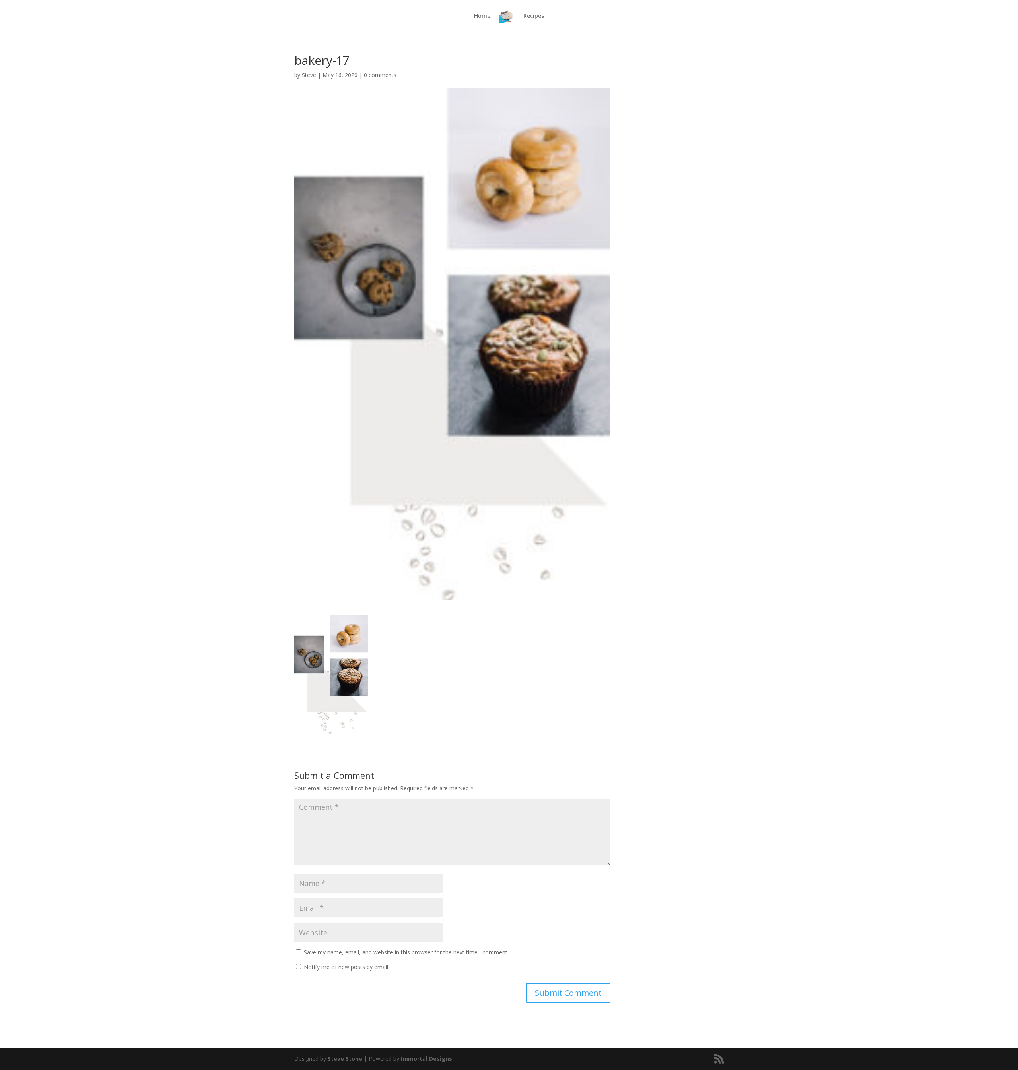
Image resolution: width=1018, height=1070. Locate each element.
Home (482, 16)
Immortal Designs (426, 1058)
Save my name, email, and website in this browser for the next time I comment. (406, 952)
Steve (309, 75)
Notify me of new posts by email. (346, 967)
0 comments (380, 75)
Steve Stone (345, 1058)
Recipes (533, 16)
